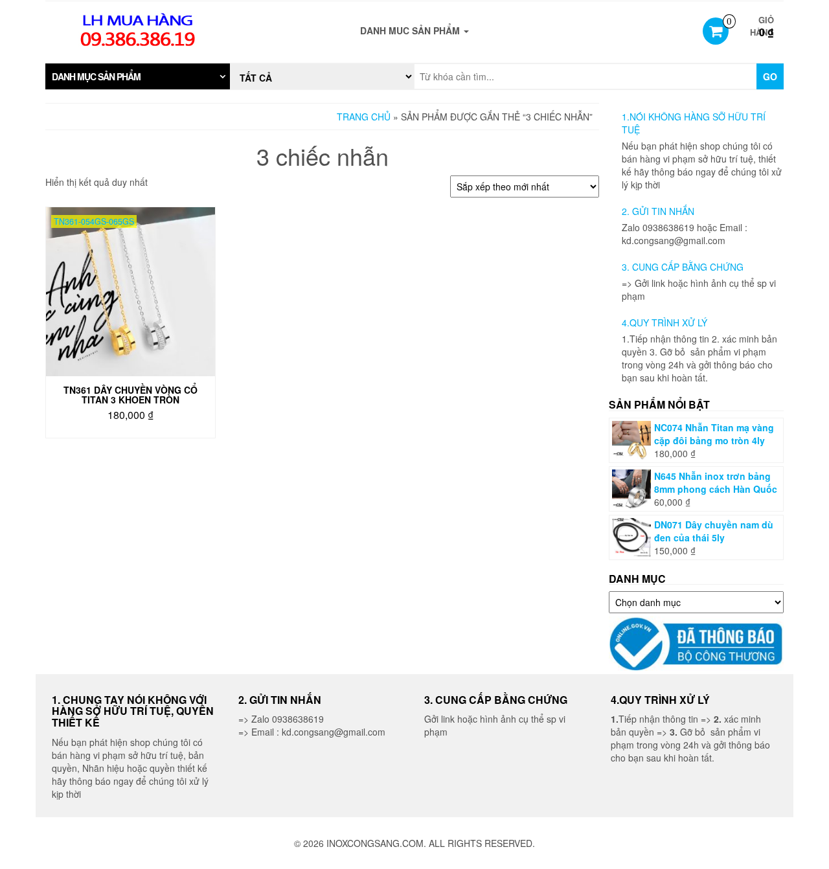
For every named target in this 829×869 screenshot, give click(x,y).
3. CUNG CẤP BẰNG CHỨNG (683, 266)
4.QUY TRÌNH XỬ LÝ (664, 322)
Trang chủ (364, 116)
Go (770, 76)
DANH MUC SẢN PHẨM (411, 30)
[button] (137, 76)
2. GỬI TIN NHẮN (658, 211)
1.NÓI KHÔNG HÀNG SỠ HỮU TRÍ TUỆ (694, 123)
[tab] (137, 76)
